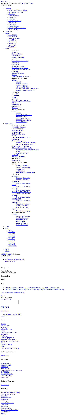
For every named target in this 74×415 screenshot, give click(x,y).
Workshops (15, 64)
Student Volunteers (18, 73)
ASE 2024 (11, 235)
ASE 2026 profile (10, 261)
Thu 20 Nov (12, 47)
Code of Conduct (13, 26)
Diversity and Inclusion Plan (17, 28)
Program (7, 33)
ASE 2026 (11, 232)
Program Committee (22, 153)
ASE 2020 (11, 242)
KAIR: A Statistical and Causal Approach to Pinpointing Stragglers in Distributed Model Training (34, 289)
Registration (12, 17)
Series (10, 230)
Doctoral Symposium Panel (24, 144)
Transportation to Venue (15, 12)
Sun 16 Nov (12, 40)
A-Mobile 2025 (5, 363)
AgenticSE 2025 (6, 365)
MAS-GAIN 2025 (6, 375)
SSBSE (18, 113)
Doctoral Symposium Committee (26, 142)
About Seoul (12, 24)
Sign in (7, 249)
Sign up (7, 251)
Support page (4, 316)
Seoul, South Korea (27, 3)
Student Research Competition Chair (27, 149)
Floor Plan (11, 14)
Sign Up (3, 413)
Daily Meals (12, 22)
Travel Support (13, 29)
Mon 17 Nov (12, 42)
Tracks (7, 49)
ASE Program (12, 35)
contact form (4, 311)
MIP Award (15, 62)
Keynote (15, 52)
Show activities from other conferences (12, 292)
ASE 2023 (11, 237)
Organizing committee (23, 193)
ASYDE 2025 (5, 368)
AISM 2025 (4, 367)
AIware (18, 82)
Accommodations (13, 15)
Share (2, 296)
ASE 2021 (11, 240)
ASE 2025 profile (6, 256)
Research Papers (17, 54)
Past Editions (12, 246)
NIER (14, 59)
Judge (18, 151)
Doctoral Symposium (18, 66)
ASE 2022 (11, 239)
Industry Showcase (18, 57)
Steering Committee (22, 166)
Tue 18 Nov (12, 43)
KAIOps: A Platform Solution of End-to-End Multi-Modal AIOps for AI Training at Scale (32, 287)
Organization (9, 123)
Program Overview (14, 38)
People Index (16, 160)
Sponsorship (8, 31)
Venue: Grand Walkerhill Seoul (17, 10)
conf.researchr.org (9, 314)
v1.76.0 (18, 314)
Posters (14, 75)
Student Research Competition (21, 69)
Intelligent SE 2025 (7, 374)
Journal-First (16, 55)
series (9, 254)
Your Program (12, 36)
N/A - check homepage (23, 183)
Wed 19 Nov (12, 45)
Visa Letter (11, 19)
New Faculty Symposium (20, 68)
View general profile (6, 299)
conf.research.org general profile (14, 259)
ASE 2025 (4, 254)
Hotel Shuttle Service (14, 21)
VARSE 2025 (5, 377)
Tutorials (15, 71)
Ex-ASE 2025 (5, 372)
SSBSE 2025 (5, 385)
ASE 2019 (11, 244)
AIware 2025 (5, 356)
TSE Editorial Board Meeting (21, 76)
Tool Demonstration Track (20, 61)
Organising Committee (23, 178)
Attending (8, 8)
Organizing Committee (19, 127)
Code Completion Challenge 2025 (11, 370)
